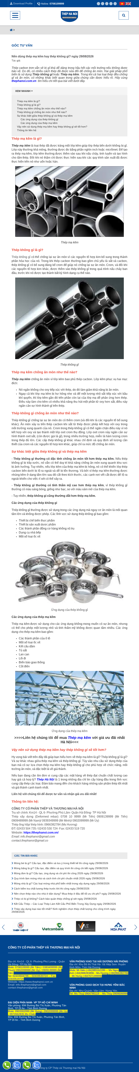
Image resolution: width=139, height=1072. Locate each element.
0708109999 (57, 3)
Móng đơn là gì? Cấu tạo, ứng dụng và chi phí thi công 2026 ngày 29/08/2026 (58, 873)
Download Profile (22, 3)
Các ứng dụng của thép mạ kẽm (39, 123)
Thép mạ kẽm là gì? (28, 101)
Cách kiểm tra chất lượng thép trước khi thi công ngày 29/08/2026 (51, 888)
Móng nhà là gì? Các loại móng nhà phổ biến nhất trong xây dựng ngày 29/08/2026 (61, 883)
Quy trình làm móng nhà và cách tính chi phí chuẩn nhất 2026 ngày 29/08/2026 (59, 878)
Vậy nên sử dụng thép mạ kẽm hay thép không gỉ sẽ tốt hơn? (52, 126)
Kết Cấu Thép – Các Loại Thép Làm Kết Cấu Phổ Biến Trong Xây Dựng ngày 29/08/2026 (64, 903)
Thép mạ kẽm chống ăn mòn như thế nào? (41, 108)
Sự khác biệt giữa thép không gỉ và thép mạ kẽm (45, 115)
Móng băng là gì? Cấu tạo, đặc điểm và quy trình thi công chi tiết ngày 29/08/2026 (60, 868)
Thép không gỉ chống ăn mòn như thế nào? (42, 112)
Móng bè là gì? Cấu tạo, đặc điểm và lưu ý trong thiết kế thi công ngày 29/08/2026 (60, 863)
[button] (3, 927)
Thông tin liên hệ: (27, 130)
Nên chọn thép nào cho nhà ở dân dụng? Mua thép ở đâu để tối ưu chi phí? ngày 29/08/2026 (67, 893)
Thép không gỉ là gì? (29, 104)
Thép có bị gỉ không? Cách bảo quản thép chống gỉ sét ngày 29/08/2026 (55, 898)
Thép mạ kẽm (79, 738)
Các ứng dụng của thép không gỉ (39, 119)
